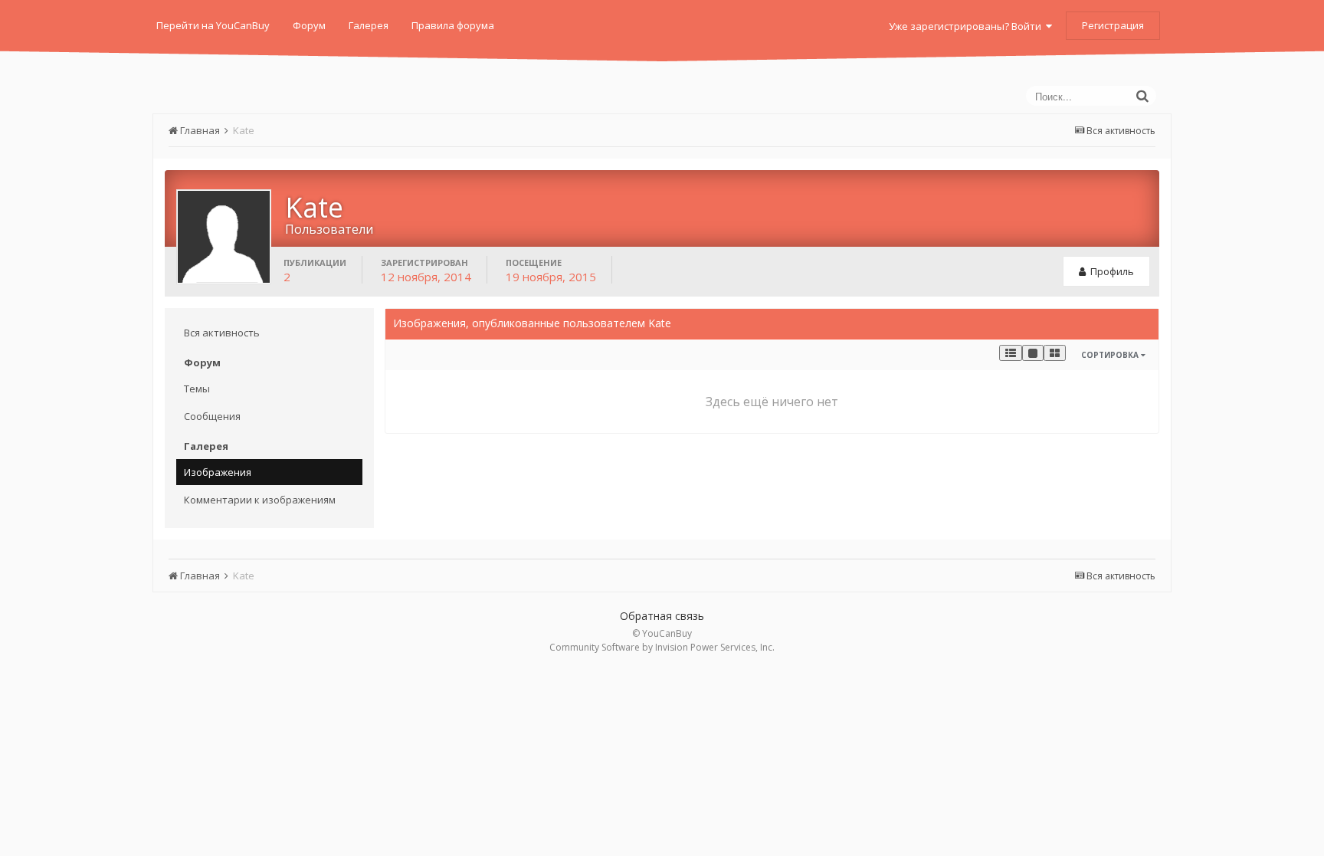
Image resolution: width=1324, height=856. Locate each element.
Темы (197, 388)
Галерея (368, 25)
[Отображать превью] (1055, 353)
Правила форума (452, 25)
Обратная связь (662, 615)
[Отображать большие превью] (1033, 353)
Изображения (217, 472)
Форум (309, 25)
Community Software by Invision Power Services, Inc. (662, 647)
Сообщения (212, 416)
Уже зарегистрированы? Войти (967, 26)
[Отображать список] (1010, 353)
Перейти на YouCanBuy (213, 25)
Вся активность (222, 332)
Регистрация (1113, 25)
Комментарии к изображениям (260, 500)
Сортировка (1111, 354)
